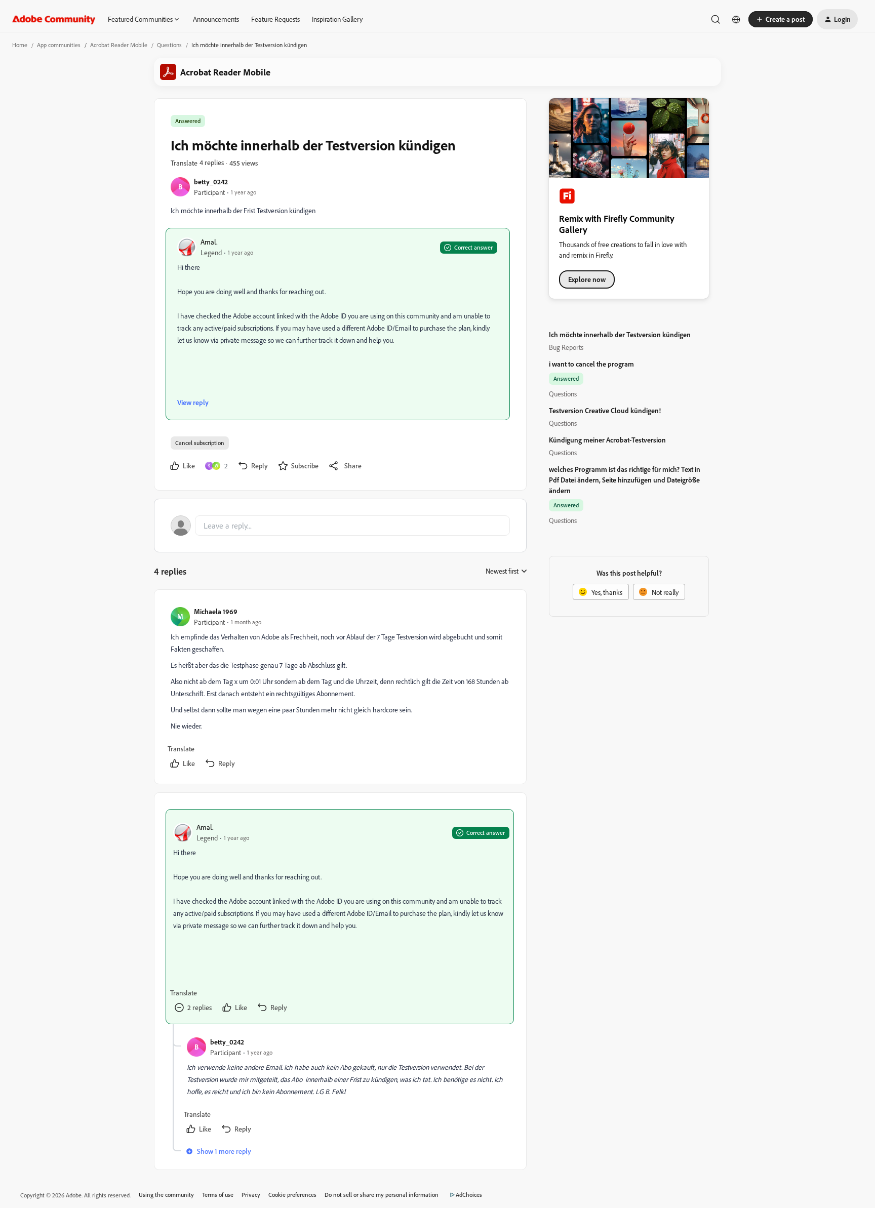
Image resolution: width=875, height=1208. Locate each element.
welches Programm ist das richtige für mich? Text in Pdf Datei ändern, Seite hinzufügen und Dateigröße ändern (624, 480)
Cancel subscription (199, 443)
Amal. (209, 241)
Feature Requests (275, 19)
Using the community (166, 1194)
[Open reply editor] (340, 525)
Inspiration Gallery (337, 19)
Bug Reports (566, 347)
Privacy (251, 1194)
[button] (780, 19)
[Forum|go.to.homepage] (54, 19)
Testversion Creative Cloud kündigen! (605, 410)
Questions (169, 45)
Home (19, 45)
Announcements (216, 19)
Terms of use (217, 1194)
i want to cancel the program (591, 363)
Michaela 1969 (215, 611)
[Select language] (736, 19)
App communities (59, 45)
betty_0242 (211, 181)
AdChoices (469, 1194)
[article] (340, 689)
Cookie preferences (292, 1194)
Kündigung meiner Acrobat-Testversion (607, 439)
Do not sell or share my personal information (382, 1194)
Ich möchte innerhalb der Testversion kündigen (620, 334)
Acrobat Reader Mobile (118, 45)
